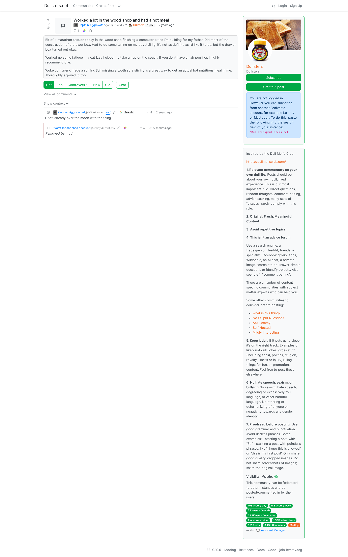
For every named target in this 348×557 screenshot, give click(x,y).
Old (107, 85)
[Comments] (63, 26)
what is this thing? (266, 313)
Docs (261, 550)
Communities (83, 6)
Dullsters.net (56, 5)
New (96, 85)
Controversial (78, 85)
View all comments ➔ (60, 94)
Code (272, 550)
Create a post (273, 87)
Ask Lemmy (261, 323)
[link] (84, 30)
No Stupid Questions (268, 318)
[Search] (273, 6)
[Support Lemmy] (119, 6)
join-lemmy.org (290, 550)
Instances (246, 550)
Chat (122, 85)
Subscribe (273, 78)
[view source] (90, 30)
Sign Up (296, 6)
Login (282, 6)
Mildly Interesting (266, 332)
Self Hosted (262, 328)
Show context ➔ (56, 103)
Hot (49, 85)
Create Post (105, 6)
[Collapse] (48, 112)
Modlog (294, 525)
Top (60, 85)
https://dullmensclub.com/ (266, 162)
